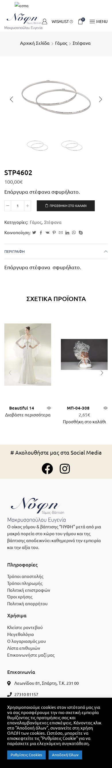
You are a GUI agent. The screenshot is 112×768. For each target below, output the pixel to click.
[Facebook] (41, 233)
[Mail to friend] (60, 233)
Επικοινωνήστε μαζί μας (31, 655)
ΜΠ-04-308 (78, 408)
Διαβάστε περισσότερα (28, 414)
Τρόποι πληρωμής (25, 583)
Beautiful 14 (21, 408)
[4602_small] (37, 145)
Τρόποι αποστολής (25, 576)
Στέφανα (82, 43)
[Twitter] (34, 233)
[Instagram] (64, 468)
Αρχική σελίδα (35, 43)
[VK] (47, 233)
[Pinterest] (54, 233)
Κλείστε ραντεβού (25, 627)
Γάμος (61, 43)
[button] (11, 99)
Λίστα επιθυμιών (23, 648)
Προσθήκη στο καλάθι (68, 205)
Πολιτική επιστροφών (28, 590)
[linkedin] (67, 233)
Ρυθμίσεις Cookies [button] (26, 755)
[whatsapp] (74, 233)
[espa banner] (56, 5)
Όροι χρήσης (19, 596)
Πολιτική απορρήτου (27, 603)
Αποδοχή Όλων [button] (65, 755)
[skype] (80, 233)
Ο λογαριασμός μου (26, 641)
